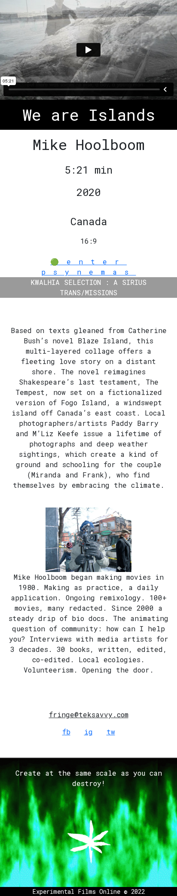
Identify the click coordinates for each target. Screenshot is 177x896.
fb (66, 731)
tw (111, 731)
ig (88, 731)
